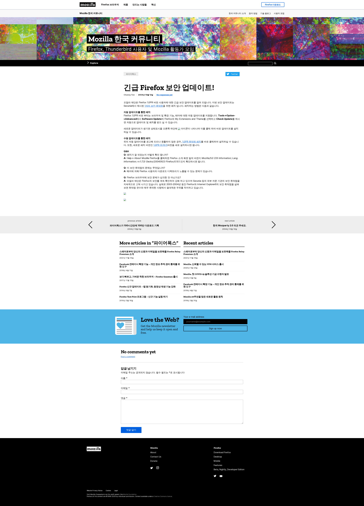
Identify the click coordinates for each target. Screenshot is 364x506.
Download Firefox (222, 452)
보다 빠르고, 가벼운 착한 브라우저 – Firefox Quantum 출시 (148, 276)
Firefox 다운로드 (273, 4)
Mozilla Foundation (129, 494)
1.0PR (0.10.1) (160, 145)
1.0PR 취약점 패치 (191, 141)
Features (218, 465)
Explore (94, 63)
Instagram (157, 467)
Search (275, 63)
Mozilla (94, 449)
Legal (116, 491)
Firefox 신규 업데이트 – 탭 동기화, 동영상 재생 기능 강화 (147, 286)
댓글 (124, 398)
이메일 (125, 388)
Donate (153, 461)
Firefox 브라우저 (110, 4)
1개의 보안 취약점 (154, 105)
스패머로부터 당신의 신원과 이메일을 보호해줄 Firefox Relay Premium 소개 (149, 252)
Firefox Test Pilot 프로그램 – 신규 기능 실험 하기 (143, 296)
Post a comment (128, 357)
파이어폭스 (131, 74)
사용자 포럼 (279, 13)
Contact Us (155, 456)
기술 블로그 (265, 13)
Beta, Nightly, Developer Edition (229, 469)
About (153, 452)
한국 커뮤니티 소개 (237, 13)
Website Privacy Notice (94, 491)
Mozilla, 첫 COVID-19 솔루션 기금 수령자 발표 (206, 274)
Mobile (217, 461)
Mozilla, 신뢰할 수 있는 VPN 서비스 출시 (203, 264)
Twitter (234, 74)
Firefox (217, 447)
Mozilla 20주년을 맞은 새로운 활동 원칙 (203, 296)
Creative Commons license (163, 496)
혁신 (153, 4)
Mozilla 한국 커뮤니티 (91, 13)
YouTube (221, 476)
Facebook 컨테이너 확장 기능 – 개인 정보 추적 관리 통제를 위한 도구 (149, 265)
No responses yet (164, 95)
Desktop (218, 456)
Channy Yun (129, 95)
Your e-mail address (193, 316)
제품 (125, 4)
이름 (124, 378)
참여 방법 (253, 13)
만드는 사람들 (140, 4)
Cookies (108, 491)
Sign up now (215, 328)
